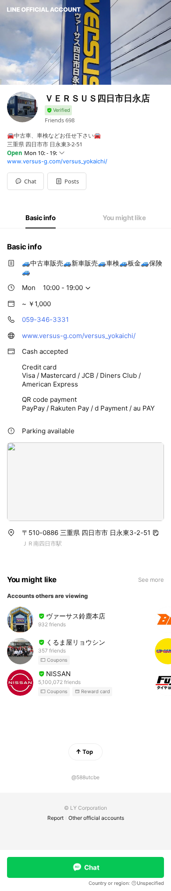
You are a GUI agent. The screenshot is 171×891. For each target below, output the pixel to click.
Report (55, 818)
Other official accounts (96, 818)
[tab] (40, 217)
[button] (66, 181)
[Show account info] (58, 110)
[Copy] (155, 532)
